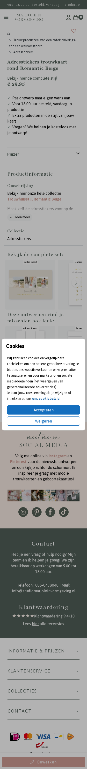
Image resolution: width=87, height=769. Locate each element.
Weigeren (43, 421)
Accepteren (44, 410)
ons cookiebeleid (45, 399)
